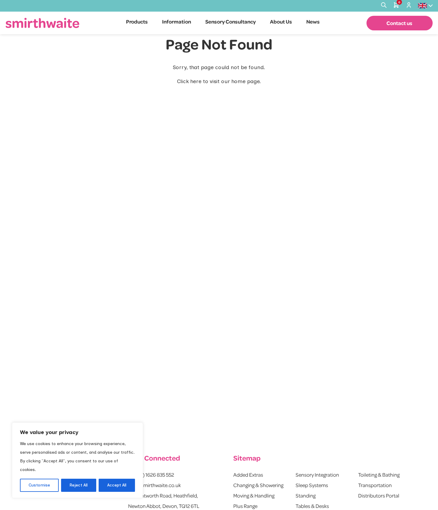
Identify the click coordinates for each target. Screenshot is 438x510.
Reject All (78, 485)
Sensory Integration (317, 474)
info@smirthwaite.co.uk (154, 485)
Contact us (399, 23)
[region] (77, 460)
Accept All (116, 485)
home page (246, 81)
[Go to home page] (43, 23)
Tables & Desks (312, 506)
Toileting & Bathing (379, 474)
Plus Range (245, 506)
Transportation (375, 485)
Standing (306, 495)
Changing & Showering (258, 485)
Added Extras (248, 474)
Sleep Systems (312, 485)
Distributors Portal (378, 495)
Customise (39, 485)
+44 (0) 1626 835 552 (151, 474)
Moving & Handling (253, 495)
